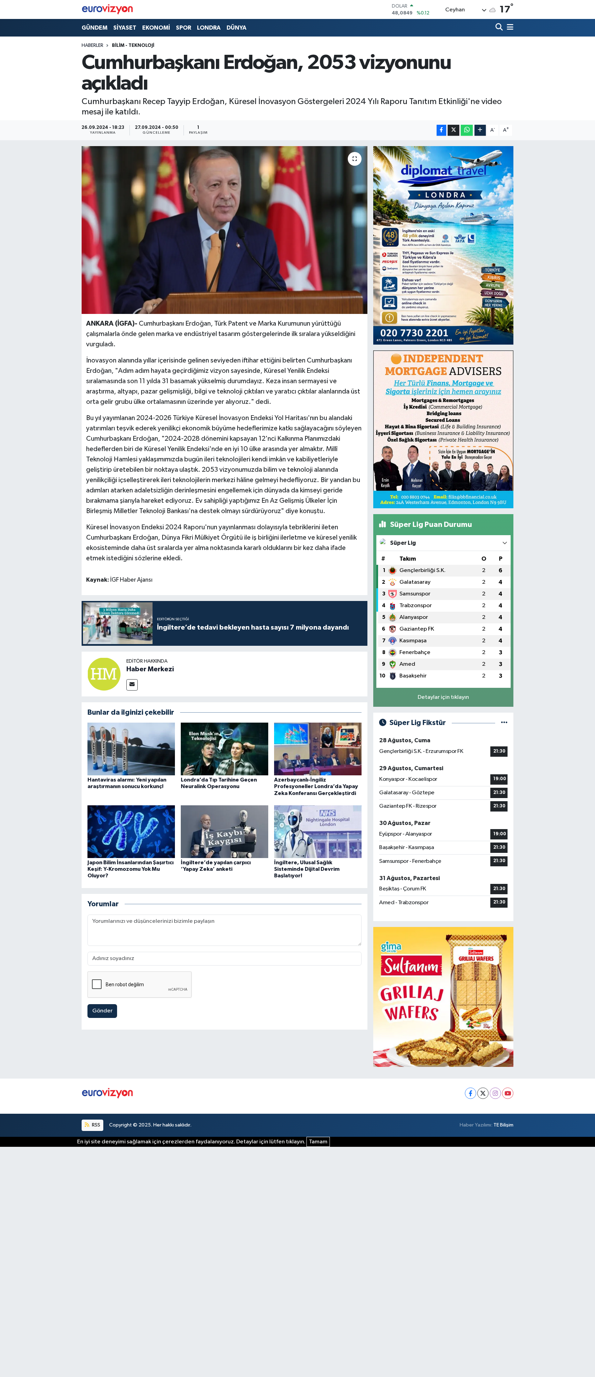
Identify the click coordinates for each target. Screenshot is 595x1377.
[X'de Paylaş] (453, 130)
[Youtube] (507, 1093)
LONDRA (209, 28)
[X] (483, 1093)
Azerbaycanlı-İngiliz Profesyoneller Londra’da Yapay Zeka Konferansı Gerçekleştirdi (316, 786)
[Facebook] (470, 1093)
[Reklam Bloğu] (443, 245)
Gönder (102, 1011)
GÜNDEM (94, 28)
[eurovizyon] (107, 9)
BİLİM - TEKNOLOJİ (133, 45)
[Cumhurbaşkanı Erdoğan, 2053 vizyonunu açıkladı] (225, 230)
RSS (95, 1125)
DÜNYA (237, 28)
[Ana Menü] (509, 27)
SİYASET (124, 28)
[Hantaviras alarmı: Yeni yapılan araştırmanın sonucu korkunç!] (131, 749)
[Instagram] (495, 1093)
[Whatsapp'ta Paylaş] (467, 130)
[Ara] (499, 27)
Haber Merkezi (150, 669)
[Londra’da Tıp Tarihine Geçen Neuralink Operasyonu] (224, 749)
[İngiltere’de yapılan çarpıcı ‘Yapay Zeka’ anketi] (224, 832)
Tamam (318, 1142)
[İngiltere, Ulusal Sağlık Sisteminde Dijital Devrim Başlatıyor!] (318, 832)
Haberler (92, 45)
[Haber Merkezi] (104, 674)
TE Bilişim (503, 1125)
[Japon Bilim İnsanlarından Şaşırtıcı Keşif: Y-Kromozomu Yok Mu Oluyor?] (131, 832)
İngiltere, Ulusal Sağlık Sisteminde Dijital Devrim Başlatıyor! (307, 869)
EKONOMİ (156, 28)
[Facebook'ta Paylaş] (441, 130)
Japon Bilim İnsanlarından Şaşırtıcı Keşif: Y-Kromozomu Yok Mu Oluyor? (130, 869)
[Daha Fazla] (480, 130)
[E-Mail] (132, 685)
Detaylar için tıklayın (443, 697)
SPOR (183, 28)
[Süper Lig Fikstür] (504, 723)
